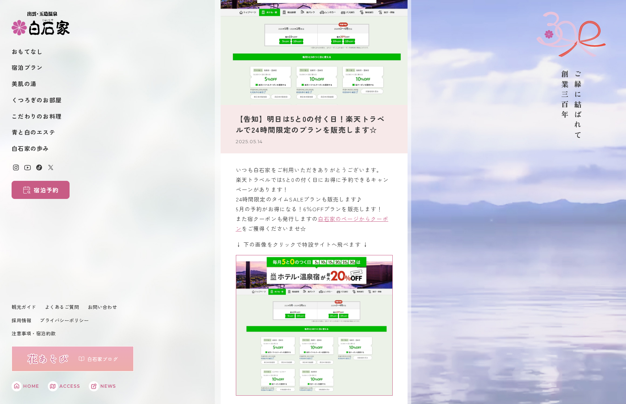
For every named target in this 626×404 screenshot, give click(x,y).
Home (31, 386)
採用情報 (21, 320)
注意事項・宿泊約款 (34, 333)
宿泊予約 (46, 190)
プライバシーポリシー (64, 320)
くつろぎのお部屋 (37, 99)
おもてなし (27, 51)
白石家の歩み (30, 148)
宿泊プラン (27, 67)
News (108, 386)
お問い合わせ (102, 306)
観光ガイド (24, 306)
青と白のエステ (33, 132)
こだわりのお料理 (37, 116)
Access (69, 386)
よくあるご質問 (62, 306)
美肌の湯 (24, 83)
